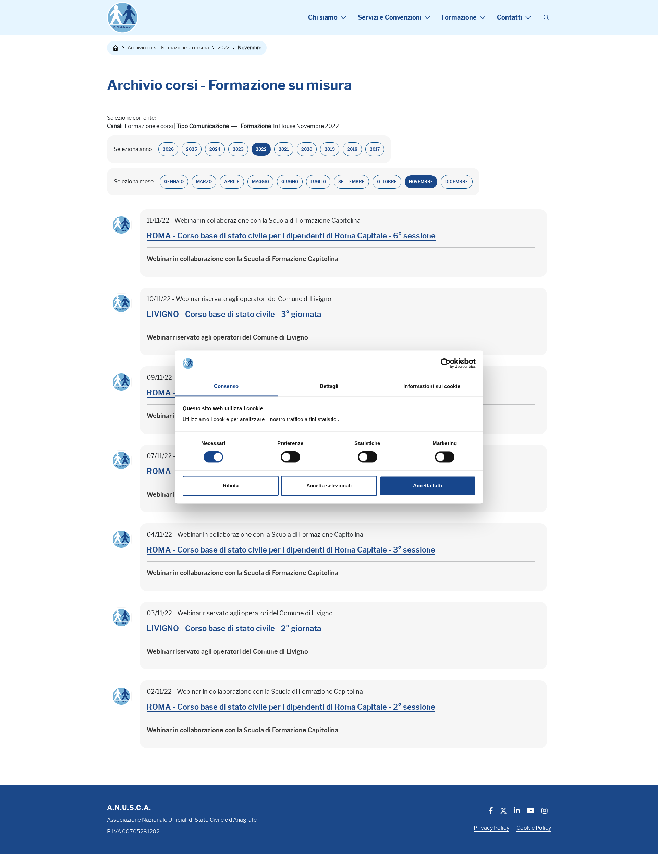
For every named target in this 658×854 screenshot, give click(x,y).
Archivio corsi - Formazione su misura (168, 48)
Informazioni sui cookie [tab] (431, 386)
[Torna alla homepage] (115, 48)
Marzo (204, 181)
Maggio (260, 181)
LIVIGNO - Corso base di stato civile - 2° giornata (234, 628)
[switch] (290, 457)
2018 (352, 149)
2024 (214, 149)
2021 (284, 149)
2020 (306, 149)
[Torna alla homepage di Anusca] (122, 17)
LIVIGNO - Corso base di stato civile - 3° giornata (234, 314)
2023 (238, 149)
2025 (191, 149)
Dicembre (456, 181)
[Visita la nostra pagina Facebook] (491, 811)
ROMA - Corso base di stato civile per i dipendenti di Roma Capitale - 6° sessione (291, 235)
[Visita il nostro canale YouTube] (531, 811)
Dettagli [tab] (329, 386)
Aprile (232, 181)
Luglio (318, 181)
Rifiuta (231, 485)
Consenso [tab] (226, 386)
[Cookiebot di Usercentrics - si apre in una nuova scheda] (446, 363)
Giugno (289, 181)
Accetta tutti (427, 485)
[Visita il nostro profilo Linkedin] (517, 811)
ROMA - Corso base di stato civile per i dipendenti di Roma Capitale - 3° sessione (291, 550)
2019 (330, 149)
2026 (168, 149)
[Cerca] (546, 17)
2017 (375, 149)
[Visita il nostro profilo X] (503, 811)
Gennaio (174, 181)
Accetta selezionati (329, 485)
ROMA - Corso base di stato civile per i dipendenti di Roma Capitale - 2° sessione (291, 707)
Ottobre (387, 181)
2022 (223, 48)
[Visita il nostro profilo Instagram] (544, 811)
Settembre (351, 181)
